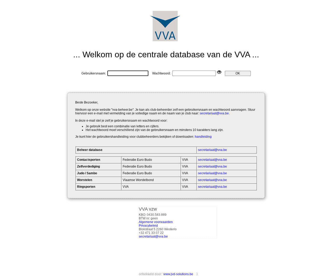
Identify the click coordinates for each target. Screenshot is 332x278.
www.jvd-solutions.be (178, 274)
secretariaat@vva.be (214, 113)
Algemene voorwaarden (156, 222)
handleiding (203, 136)
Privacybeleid (148, 225)
